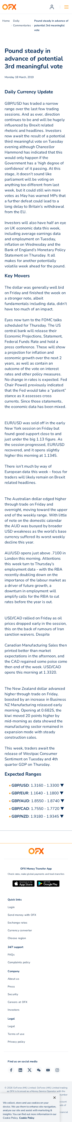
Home (6, 21)
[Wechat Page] (38, 1070)
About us (13, 979)
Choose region (17, 938)
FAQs (11, 954)
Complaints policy (19, 962)
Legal (11, 1026)
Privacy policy (16, 1042)
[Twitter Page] (29, 1070)
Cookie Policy (26, 1118)
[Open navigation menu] (66, 7)
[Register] (52, 7)
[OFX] (9, 7)
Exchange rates (17, 923)
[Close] (54, 1097)
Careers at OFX (17, 1002)
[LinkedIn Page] (20, 1070)
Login (11, 907)
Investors (13, 1010)
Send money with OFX (22, 915)
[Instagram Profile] (57, 1070)
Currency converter (20, 930)
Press (11, 986)
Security (13, 994)
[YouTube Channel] (48, 1070)
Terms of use (16, 1034)
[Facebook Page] (11, 1070)
